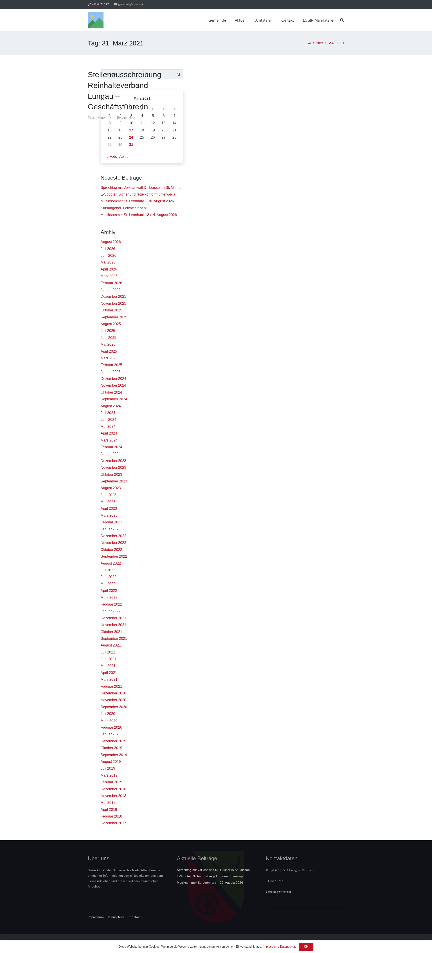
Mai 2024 (108, 426)
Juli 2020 (108, 714)
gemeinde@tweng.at (278, 891)
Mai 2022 (108, 584)
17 (131, 130)
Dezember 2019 (113, 741)
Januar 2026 (111, 290)
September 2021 (114, 638)
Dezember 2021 (113, 618)
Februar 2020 (111, 727)
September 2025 (114, 317)
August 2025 (111, 324)
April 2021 (109, 673)
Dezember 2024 (113, 379)
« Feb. (112, 156)
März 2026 (109, 276)
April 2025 (109, 351)
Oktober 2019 (111, 748)
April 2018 (109, 809)
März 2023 (109, 515)
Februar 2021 (111, 686)
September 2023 (114, 481)
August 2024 (111, 406)
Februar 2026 (111, 283)
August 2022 (111, 563)
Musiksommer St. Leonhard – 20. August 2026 (137, 201)
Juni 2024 (108, 419)
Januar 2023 (111, 529)
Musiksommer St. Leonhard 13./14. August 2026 (139, 215)
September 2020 (114, 707)
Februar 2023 (111, 522)
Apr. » (123, 156)
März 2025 (109, 358)
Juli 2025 (108, 331)
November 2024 (113, 385)
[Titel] (96, 20)
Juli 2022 (108, 570)
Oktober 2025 (111, 310)
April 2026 (109, 269)
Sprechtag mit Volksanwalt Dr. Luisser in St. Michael (142, 187)
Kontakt (135, 917)
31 (131, 144)
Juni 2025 (108, 338)
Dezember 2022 (113, 536)
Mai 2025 (108, 344)
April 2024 (109, 433)
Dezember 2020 (113, 693)
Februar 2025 (111, 365)
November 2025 (113, 303)
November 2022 (113, 543)
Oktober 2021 (111, 632)
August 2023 (111, 488)
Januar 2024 (111, 454)
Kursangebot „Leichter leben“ (124, 208)
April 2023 (109, 508)
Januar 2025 (111, 372)
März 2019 (109, 775)
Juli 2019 (108, 768)
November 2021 (113, 625)
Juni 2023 (108, 495)
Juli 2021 (108, 652)
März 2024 (109, 440)
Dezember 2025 (113, 296)
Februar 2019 (111, 782)
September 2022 (114, 556)
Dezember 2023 (113, 461)
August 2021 (111, 645)
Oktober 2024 (111, 392)
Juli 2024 (108, 413)
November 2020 (113, 700)
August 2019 (111, 762)
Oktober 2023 (111, 474)
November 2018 (113, 796)
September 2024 (114, 399)
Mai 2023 (108, 502)
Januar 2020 (111, 734)
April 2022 (109, 591)
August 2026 (111, 242)
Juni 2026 (108, 255)
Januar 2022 (111, 611)
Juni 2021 (108, 659)
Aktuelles (128, 117)
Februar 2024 (111, 447)
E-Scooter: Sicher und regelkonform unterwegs (138, 194)
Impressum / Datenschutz (106, 917)
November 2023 (113, 467)
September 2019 (114, 755)
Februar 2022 (111, 604)
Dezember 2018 (113, 789)
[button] (229, 20)
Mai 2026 (108, 262)
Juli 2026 (108, 249)
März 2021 (109, 679)
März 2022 (109, 597)
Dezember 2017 (113, 823)
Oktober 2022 (111, 550)
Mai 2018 (108, 802)
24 (131, 137)
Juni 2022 (108, 577)
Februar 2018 (111, 816)
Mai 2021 (108, 666)
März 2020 (109, 721)
